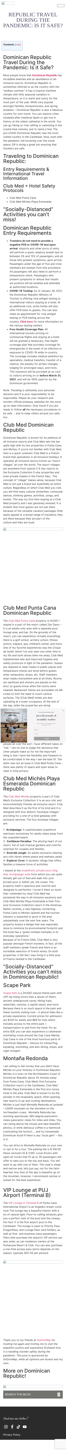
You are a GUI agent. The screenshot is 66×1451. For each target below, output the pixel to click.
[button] (46, 717)
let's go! (47, 738)
